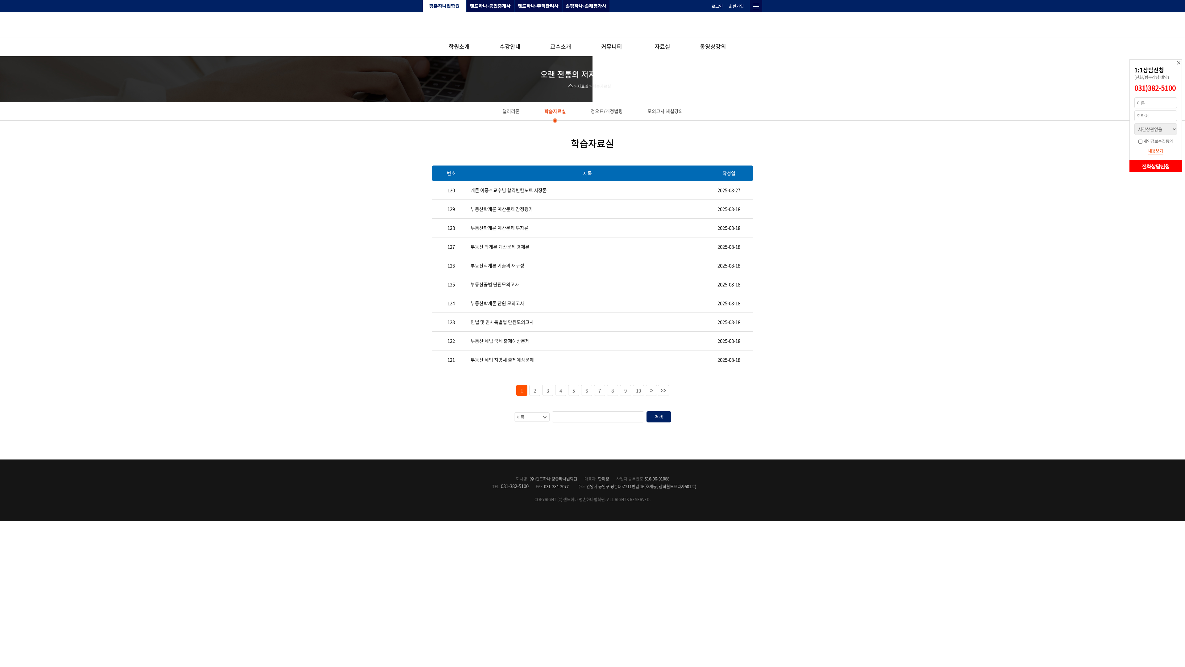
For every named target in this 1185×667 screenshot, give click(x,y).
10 (638, 390)
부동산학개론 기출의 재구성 (497, 265)
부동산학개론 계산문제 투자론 (500, 227)
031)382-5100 (1155, 87)
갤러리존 (511, 111)
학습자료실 (555, 111)
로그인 (717, 6)
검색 (659, 417)
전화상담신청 (1156, 166)
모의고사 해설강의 (665, 111)
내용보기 (1155, 150)
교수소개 (560, 46)
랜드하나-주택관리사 (538, 6)
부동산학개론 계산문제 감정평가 (502, 209)
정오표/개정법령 (607, 111)
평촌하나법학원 (444, 6)
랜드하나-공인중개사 (490, 6)
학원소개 (459, 46)
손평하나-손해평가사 (586, 6)
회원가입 (736, 6)
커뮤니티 (611, 46)
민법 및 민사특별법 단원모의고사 (502, 322)
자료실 (662, 46)
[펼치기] (756, 6)
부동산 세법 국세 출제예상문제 (500, 341)
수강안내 (510, 46)
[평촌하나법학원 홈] (592, 25)
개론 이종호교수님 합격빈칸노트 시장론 (509, 190)
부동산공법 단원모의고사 (495, 284)
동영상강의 (713, 46)
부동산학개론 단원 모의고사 (497, 303)
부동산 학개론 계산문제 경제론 (500, 246)
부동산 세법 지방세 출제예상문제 (502, 359)
